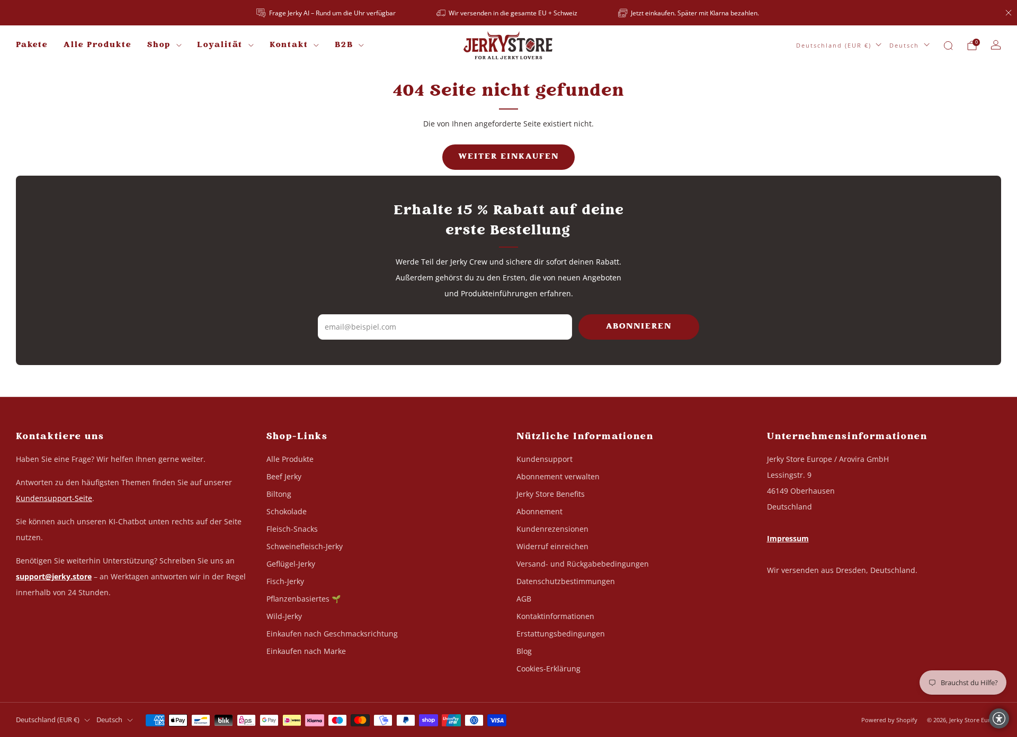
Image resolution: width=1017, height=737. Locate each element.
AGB (523, 599)
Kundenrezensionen (552, 529)
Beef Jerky (283, 476)
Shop (159, 45)
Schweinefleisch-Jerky (304, 546)
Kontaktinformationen (555, 616)
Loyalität (220, 45)
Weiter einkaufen (508, 157)
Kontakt (289, 45)
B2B (344, 45)
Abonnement (539, 511)
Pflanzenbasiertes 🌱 (303, 599)
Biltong (278, 494)
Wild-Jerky (284, 616)
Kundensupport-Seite (54, 498)
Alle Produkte (97, 45)
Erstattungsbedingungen (560, 634)
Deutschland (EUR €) (833, 45)
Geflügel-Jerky (290, 564)
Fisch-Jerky (285, 581)
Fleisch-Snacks (292, 529)
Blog (524, 651)
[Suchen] (948, 45)
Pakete (32, 45)
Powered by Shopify (889, 720)
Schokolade (286, 511)
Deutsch (904, 45)
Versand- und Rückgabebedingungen (582, 564)
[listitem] (327, 12)
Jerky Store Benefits (550, 494)
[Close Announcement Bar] (1008, 12)
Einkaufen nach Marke (306, 651)
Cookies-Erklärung (548, 668)
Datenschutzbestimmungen (565, 581)
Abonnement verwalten (558, 476)
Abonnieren (639, 327)
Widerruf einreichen (552, 546)
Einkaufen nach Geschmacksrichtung (332, 634)
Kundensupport (544, 459)
